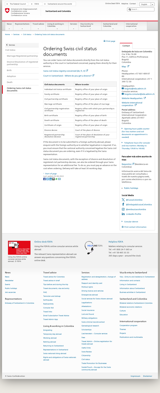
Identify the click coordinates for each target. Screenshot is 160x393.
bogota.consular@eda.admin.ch (140, 94)
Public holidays (131, 188)
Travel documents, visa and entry (56, 288)
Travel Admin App (50, 320)
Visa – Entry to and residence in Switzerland (137, 277)
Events (7, 285)
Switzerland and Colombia (110, 25)
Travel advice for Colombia (54, 277)
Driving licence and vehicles (92, 291)
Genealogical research (90, 326)
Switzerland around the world (60, 4)
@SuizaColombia (134, 200)
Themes (123, 329)
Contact (125, 45)
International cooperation (132, 25)
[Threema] (53, 179)
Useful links (86, 348)
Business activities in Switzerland (132, 292)
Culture (123, 311)
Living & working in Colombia (55, 25)
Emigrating (47, 330)
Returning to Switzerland (53, 346)
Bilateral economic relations (131, 307)
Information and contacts (130, 281)
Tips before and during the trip (55, 285)
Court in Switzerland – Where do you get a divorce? (67, 75)
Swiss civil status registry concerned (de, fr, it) (64, 71)
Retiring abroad (49, 342)
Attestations (86, 307)
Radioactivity (48, 304)
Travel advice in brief (51, 281)
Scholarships (86, 330)
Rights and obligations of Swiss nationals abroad (59, 359)
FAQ (45, 292)
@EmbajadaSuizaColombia (139, 204)
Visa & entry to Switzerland (86, 25)
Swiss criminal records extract (93, 322)
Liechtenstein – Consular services (94, 334)
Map (124, 66)
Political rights (87, 287)
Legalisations (87, 303)
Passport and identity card (92, 283)
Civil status (27, 34)
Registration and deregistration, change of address (99, 278)
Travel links (47, 312)
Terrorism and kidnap (51, 296)
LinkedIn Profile (133, 214)
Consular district (131, 221)
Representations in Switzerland (55, 350)
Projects (123, 333)
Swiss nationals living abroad (54, 354)
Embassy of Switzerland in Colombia (19, 303)
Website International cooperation (132, 104)
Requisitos (126, 164)
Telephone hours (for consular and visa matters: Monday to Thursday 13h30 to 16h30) (136, 146)
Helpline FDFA (116, 241)
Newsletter (9, 281)
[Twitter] (47, 179)
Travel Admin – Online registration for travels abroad (97, 342)
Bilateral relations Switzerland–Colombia (136, 303)
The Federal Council (18, 4)
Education (124, 315)
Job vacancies (10, 292)
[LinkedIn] (50, 179)
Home (7, 34)
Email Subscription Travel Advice (56, 316)
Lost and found (88, 314)
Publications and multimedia (131, 337)
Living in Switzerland (128, 285)
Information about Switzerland (132, 288)
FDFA (37, 4)
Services (73, 24)
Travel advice (38, 24)
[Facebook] (44, 179)
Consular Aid (48, 308)
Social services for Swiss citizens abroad (97, 299)
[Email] (59, 179)
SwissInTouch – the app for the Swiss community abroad (96, 368)
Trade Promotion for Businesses (94, 363)
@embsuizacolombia (136, 209)
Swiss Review (87, 352)
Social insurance (88, 310)
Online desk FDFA (43, 241)
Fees (83, 338)
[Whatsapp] (56, 179)
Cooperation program (128, 326)
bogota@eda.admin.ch (135, 88)
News (9, 24)
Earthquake (47, 300)
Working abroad (50, 338)
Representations (22, 24)
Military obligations (89, 318)
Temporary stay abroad (52, 334)
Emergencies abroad (90, 295)
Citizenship (86, 356)
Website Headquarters (132, 98)
